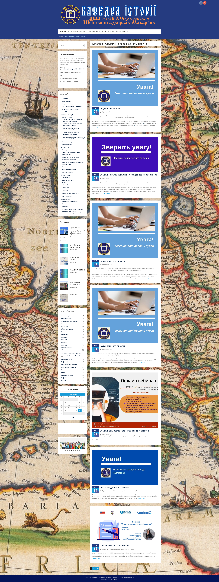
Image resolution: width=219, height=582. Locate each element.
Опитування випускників (69, 204)
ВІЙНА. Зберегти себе (67, 329)
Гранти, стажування (142, 491)
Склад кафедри (66, 101)
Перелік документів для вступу (70, 193)
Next (88, 448)
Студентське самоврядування (70, 157)
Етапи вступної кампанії (68, 180)
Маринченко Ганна (107, 112)
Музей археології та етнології (70, 109)
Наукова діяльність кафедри (69, 364)
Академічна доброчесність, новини (108, 116)
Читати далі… (97, 127)
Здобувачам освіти (129, 117)
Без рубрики (64, 326)
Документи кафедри (68, 103)
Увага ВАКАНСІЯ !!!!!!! (77, 270)
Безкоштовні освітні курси (112, 261)
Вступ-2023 (66, 187)
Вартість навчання (67, 196)
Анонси (132, 549)
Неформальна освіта (135, 270)
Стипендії (64, 350)
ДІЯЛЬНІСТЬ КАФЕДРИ (78, 31)
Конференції (64, 362)
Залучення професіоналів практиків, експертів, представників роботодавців (72, 354)
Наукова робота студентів (141, 436)
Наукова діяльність (67, 144)
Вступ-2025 (64, 345)
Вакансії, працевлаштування (70, 201)
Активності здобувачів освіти (69, 321)
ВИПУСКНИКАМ (121, 31)
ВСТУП (64, 182)
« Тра (72, 417)
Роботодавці (65, 206)
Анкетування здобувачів (69, 159)
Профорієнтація (65, 378)
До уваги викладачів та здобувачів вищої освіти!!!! (124, 431)
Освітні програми (67, 117)
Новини (63, 372)
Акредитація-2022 (66, 318)
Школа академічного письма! (114, 487)
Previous (57, 448)
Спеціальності (66, 177)
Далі (97, 568)
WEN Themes (114, 579)
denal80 (104, 549)
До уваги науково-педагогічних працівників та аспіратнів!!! (128, 175)
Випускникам (64, 334)
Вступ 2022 (66, 185)
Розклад (64, 150)
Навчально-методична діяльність (71, 142)
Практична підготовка (67, 375)
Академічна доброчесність (69, 169)
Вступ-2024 (66, 190)
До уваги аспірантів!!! (110, 108)
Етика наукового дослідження (115, 545)
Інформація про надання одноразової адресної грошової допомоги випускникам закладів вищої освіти (72, 211)
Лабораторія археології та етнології (72, 106)
